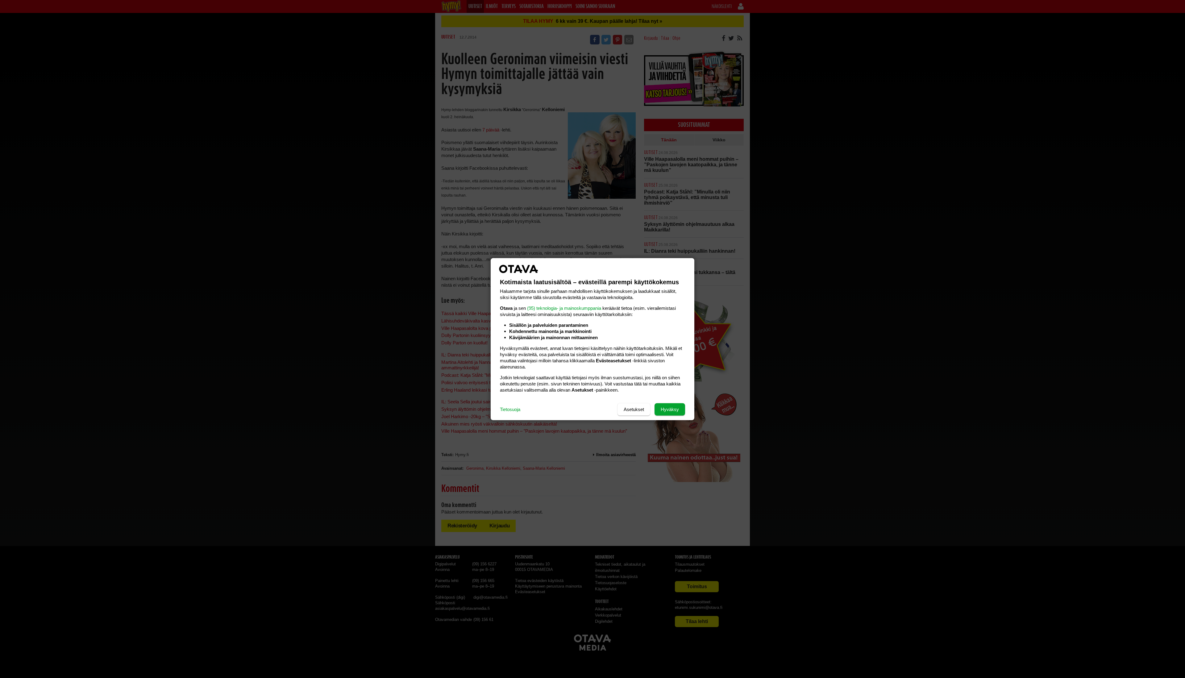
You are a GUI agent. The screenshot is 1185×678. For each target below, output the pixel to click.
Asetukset (634, 409)
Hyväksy (670, 409)
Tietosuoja (510, 409)
